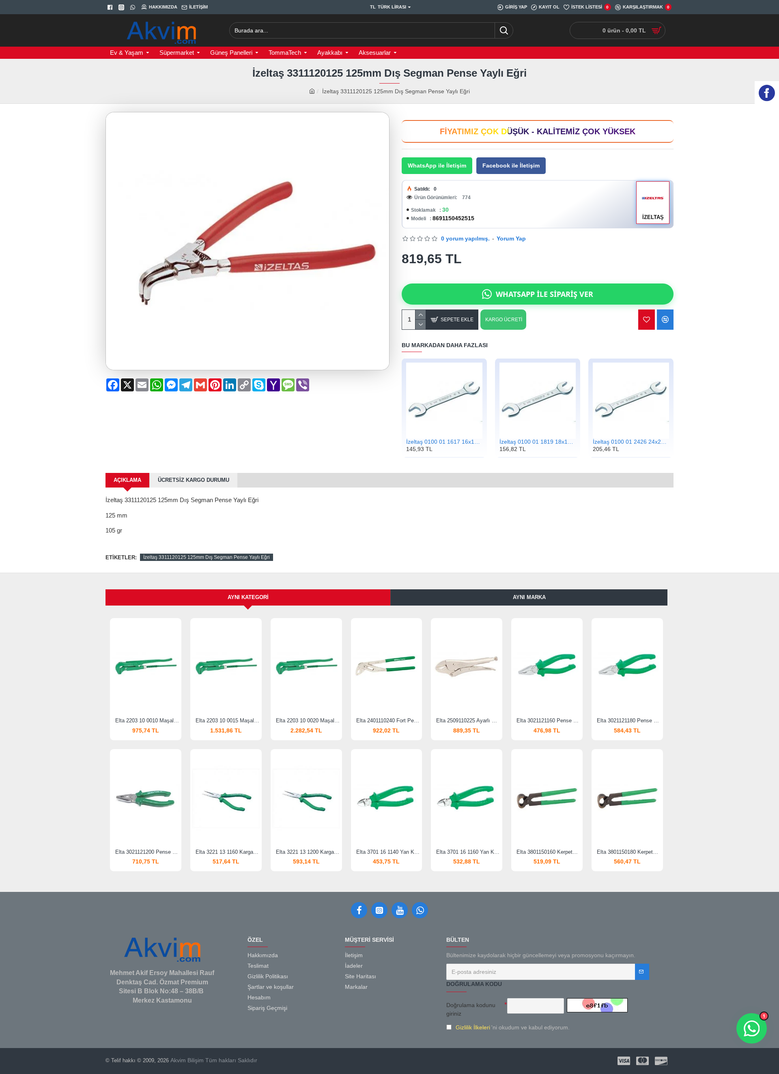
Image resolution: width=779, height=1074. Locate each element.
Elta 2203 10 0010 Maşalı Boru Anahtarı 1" (147, 720)
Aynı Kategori (248, 597)
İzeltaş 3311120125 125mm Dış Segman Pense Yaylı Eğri (206, 557)
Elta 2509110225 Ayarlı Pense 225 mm (468, 720)
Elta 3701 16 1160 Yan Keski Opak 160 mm (468, 852)
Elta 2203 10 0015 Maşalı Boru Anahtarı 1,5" (228, 720)
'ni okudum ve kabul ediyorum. (513, 1027)
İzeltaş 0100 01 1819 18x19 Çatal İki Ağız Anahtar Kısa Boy (537, 442)
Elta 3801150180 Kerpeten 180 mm (629, 852)
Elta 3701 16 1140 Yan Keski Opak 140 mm (388, 852)
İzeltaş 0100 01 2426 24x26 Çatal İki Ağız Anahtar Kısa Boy (631, 442)
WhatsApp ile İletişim (437, 165)
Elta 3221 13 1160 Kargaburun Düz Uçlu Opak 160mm (228, 852)
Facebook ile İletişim (511, 165)
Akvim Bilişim (186, 1060)
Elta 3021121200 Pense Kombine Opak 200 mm (147, 852)
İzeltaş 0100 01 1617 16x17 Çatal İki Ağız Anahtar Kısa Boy (444, 442)
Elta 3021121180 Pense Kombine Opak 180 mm (629, 720)
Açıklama (127, 480)
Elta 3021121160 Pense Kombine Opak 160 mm (548, 720)
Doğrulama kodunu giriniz (470, 1009)
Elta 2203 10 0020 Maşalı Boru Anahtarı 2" (308, 720)
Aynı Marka (529, 597)
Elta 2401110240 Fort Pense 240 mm (388, 720)
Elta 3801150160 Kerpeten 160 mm (548, 852)
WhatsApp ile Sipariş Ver (544, 294)
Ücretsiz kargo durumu (193, 480)
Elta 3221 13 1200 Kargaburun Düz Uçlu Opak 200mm (308, 852)
